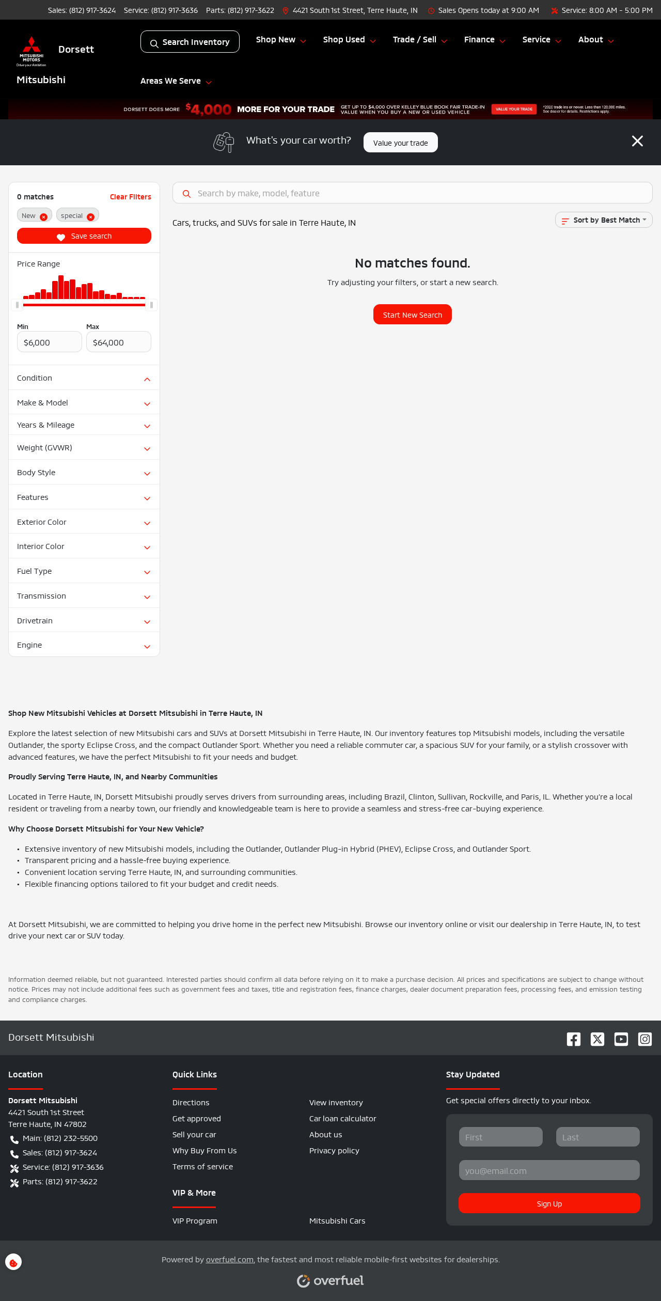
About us (325, 1133)
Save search (90, 235)
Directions (191, 1101)
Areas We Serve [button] (170, 80)
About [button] (590, 38)
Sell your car (194, 1133)
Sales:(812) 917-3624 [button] (60, 1151)
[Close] (637, 140)
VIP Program (194, 1219)
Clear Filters (130, 196)
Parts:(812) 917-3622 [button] (60, 1180)
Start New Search (412, 314)
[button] (351, 9)
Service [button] (536, 38)
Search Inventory (196, 41)
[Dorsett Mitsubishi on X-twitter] (593, 1036)
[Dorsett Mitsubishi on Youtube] (617, 1036)
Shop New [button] (275, 38)
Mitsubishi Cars (337, 1219)
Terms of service (202, 1165)
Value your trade (400, 142)
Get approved (196, 1117)
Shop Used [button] (344, 38)
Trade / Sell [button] (414, 38)
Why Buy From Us (204, 1149)
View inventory (336, 1101)
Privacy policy (334, 1149)
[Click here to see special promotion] (330, 106)
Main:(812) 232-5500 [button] (60, 1137)
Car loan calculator (342, 1117)
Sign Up (549, 1203)
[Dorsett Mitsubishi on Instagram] (641, 1036)
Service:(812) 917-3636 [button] (63, 1166)
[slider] (17, 305)
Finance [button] (479, 38)
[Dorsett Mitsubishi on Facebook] (569, 1036)
